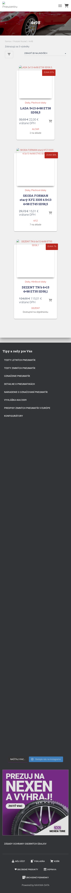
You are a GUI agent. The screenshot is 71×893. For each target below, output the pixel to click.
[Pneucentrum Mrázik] (11, 6)
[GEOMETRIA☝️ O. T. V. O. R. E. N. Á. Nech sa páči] (35, 700)
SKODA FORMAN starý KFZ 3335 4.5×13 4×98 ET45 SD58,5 (35, 200)
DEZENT (35, 308)
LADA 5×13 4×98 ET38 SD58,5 (35, 110)
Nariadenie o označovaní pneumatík (26, 392)
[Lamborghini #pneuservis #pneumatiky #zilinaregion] (35, 479)
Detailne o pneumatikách (19, 384)
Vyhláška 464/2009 (15, 400)
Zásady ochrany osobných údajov (25, 843)
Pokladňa (39, 861)
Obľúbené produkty (27, 869)
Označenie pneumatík (17, 376)
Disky (27, 102)
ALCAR (35, 129)
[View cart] (66, 6)
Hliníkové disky (38, 281)
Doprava (51, 869)
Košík (57, 861)
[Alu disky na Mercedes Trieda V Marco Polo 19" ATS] (35, 590)
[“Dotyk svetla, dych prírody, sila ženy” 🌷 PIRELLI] (35, 443)
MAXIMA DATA (41, 885)
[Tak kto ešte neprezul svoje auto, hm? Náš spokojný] (35, 627)
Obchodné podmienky (37, 877)
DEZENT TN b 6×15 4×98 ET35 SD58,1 (35, 289)
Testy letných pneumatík (20, 360)
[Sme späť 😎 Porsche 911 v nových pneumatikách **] (35, 516)
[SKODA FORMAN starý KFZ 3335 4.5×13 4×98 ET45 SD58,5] (35, 167)
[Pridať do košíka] (50, 121)
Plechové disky (38, 102)
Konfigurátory (13, 416)
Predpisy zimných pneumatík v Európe (27, 408)
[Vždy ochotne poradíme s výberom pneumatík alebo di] (35, 737)
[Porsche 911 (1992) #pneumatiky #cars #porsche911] (35, 553)
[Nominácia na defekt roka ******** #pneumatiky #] (35, 663)
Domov (8, 41)
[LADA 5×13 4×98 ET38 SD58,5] (35, 82)
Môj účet (20, 861)
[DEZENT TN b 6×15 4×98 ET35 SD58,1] (35, 258)
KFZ (36, 220)
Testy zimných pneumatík (19, 368)
